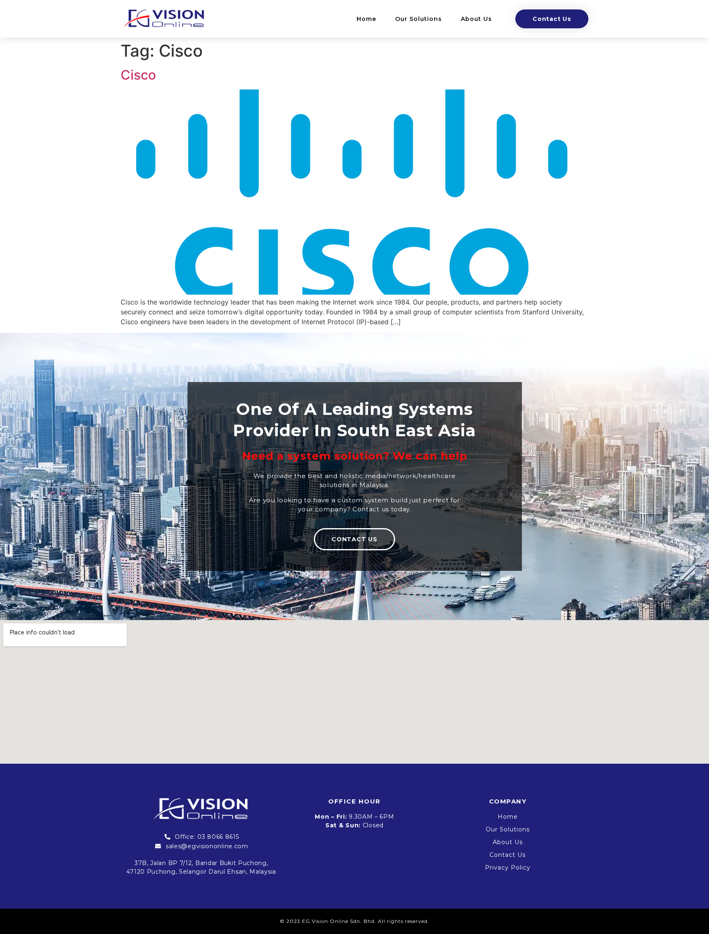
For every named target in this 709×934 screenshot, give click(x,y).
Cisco (138, 75)
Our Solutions (418, 19)
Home (366, 19)
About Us (476, 19)
